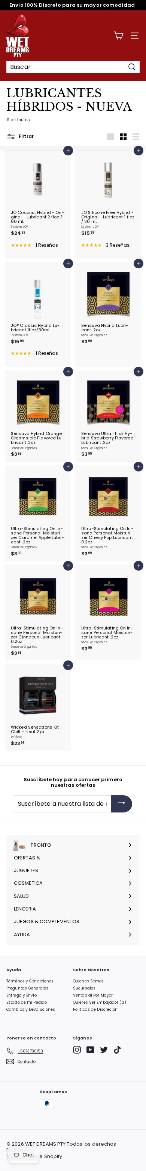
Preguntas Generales (27, 988)
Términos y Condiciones (30, 981)
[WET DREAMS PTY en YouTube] (90, 1050)
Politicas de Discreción (95, 1009)
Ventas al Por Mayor (93, 995)
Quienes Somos (88, 981)
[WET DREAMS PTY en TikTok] (117, 1050)
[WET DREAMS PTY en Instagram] (77, 1050)
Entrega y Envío (21, 995)
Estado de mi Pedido (26, 1002)
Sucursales (84, 988)
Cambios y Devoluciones (30, 1009)
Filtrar (26, 136)
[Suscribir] (121, 803)
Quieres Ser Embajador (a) (99, 1002)
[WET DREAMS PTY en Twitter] (104, 1050)
